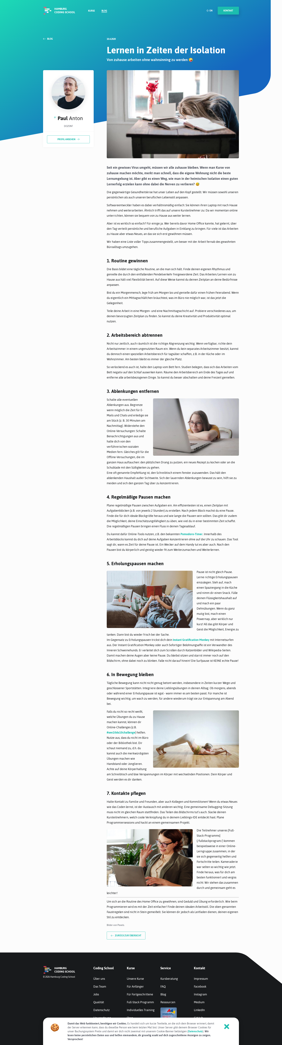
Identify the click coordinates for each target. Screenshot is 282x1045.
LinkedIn (199, 1010)
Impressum (201, 978)
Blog (104, 10)
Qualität (98, 1002)
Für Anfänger (135, 986)
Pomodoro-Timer (191, 534)
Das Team (99, 986)
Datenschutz (101, 1010)
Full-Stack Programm (140, 1002)
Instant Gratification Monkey (191, 640)
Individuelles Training (141, 1010)
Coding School (103, 968)
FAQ (163, 986)
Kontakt (199, 968)
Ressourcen (167, 1002)
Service (165, 968)
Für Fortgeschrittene (140, 994)
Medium (199, 1002)
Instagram (200, 994)
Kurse (91, 10)
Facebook (200, 986)
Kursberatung (169, 978)
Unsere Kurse (135, 978)
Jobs (96, 994)
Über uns (99, 978)
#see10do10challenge (121, 732)
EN (211, 10)
